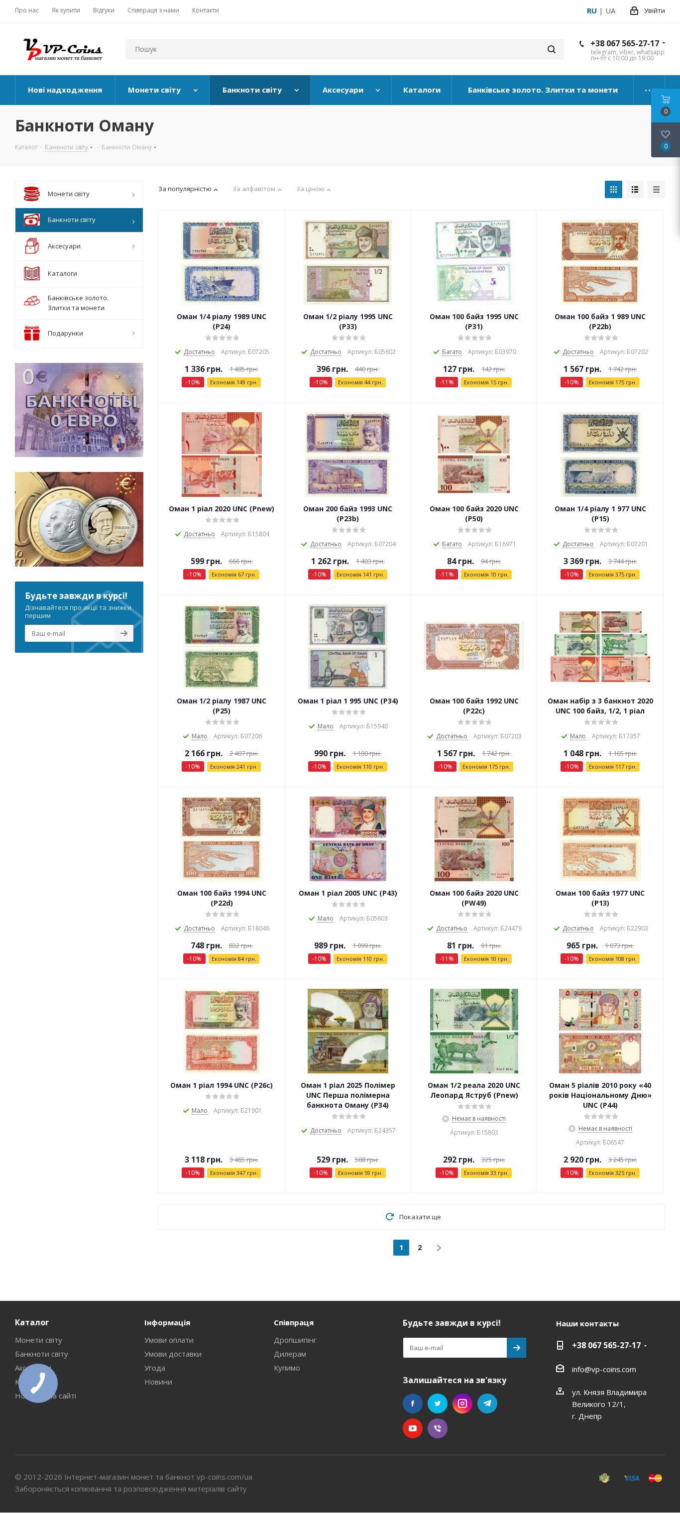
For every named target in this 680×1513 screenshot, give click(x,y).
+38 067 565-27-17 (624, 43)
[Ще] (649, 90)
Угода (154, 1368)
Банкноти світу (41, 1354)
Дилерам (290, 1354)
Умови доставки (173, 1354)
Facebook (413, 1403)
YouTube (413, 1428)
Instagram (462, 1403)
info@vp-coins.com (604, 1369)
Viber (438, 1428)
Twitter (438, 1403)
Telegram (487, 1403)
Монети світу (38, 1340)
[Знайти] (552, 49)
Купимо (287, 1368)
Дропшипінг (295, 1340)
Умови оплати (169, 1340)
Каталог (32, 1322)
